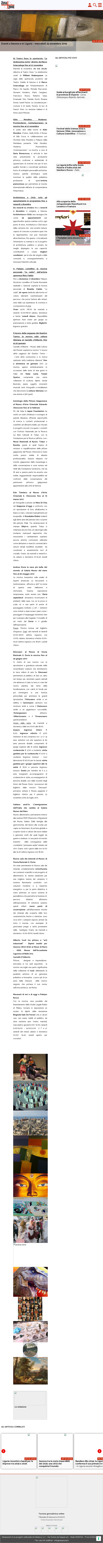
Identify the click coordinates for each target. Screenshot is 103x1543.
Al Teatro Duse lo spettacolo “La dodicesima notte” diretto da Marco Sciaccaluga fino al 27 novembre (30, 62)
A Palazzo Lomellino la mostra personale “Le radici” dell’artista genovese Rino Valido (30, 272)
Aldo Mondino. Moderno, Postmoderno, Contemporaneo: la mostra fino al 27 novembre (30, 123)
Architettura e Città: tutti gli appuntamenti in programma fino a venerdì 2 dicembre (30, 201)
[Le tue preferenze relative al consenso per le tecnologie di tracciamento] (98, 1538)
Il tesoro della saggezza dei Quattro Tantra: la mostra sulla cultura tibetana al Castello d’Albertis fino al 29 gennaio (30, 338)
